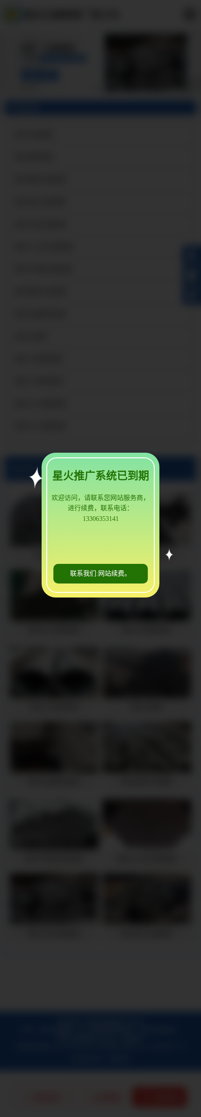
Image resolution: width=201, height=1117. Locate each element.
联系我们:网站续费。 (100, 573)
